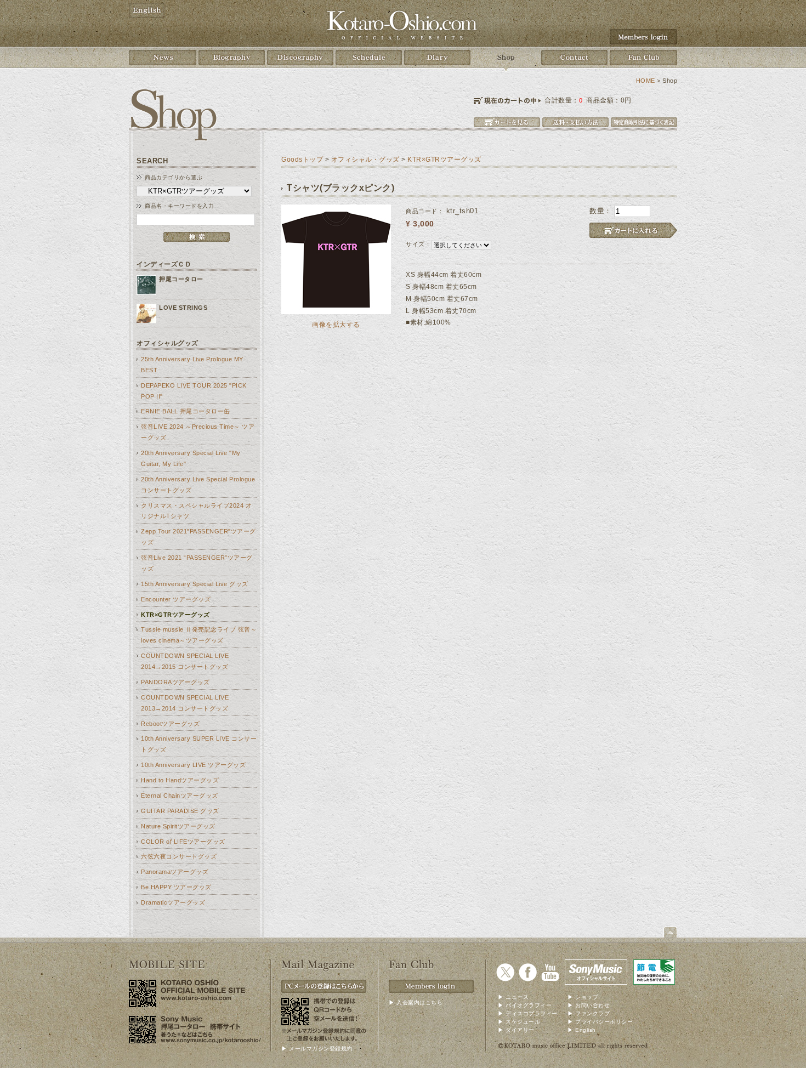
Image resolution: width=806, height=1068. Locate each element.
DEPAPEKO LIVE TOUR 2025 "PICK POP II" (194, 391)
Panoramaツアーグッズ (174, 871)
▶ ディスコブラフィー (528, 1013)
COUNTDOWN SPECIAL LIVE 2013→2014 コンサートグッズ (185, 703)
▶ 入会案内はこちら (415, 1002)
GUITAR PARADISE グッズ (180, 811)
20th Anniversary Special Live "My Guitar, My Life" (191, 458)
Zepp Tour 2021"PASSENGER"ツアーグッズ (198, 537)
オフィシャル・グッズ (365, 159)
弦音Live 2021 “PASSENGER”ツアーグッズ (197, 563)
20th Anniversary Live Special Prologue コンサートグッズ (198, 484)
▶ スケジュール (519, 1022)
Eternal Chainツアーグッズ (179, 795)
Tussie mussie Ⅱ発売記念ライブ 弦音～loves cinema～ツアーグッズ (199, 635)
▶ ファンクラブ (588, 1013)
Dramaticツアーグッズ (173, 902)
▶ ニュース (513, 997)
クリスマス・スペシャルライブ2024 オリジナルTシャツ (196, 511)
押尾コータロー (181, 279)
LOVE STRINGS (183, 307)
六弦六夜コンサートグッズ (179, 856)
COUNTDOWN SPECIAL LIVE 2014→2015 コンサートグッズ (185, 661)
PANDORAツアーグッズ (175, 682)
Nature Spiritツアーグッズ (178, 826)
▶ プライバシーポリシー (600, 1022)
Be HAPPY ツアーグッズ (176, 887)
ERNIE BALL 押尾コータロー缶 (185, 411)
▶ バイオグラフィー (525, 1005)
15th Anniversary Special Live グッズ (194, 584)
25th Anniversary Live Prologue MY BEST (192, 364)
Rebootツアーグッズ (170, 723)
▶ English (581, 1030)
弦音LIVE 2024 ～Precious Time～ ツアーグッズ (197, 432)
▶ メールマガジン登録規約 (317, 1049)
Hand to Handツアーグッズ (180, 780)
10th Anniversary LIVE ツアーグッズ (193, 765)
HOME (645, 80)
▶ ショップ (582, 997)
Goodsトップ (302, 159)
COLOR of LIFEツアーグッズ (183, 841)
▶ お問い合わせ (588, 1005)
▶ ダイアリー (516, 1030)
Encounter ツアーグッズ (176, 599)
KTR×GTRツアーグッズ (175, 614)
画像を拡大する (336, 324)
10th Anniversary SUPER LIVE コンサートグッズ (199, 744)
